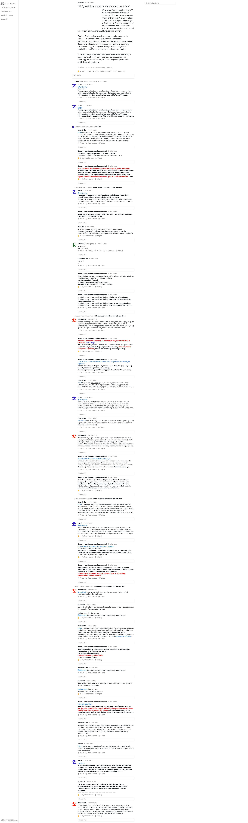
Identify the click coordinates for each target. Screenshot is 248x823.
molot (80, 133)
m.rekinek (81, 763)
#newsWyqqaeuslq (104, 67)
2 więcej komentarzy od (98, 187)
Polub (82, 97)
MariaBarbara (82, 689)
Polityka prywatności (13, 820)
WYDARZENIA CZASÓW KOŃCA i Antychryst (94, 459)
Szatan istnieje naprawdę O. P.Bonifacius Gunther (96, 546)
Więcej (122, 71)
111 (100, 251)
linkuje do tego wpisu (85, 81)
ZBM (79, 746)
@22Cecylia (82, 615)
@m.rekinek (82, 592)
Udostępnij (92, 251)
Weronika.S (82, 421)
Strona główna (9, 3)
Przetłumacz (106, 71)
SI (115, 71)
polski (5, 19)
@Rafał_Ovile (82, 87)
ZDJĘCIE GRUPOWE (85, 704)
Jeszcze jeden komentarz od (87, 127)
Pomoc (3, 819)
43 (90, 71)
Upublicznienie (10, 819)
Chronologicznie (9, 7)
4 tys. (97, 71)
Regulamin (3, 820)
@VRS (80, 108)
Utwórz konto (8, 15)
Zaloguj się (7, 11)
